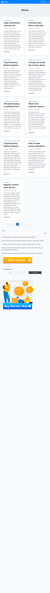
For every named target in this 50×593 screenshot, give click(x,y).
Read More (7, 51)
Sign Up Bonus (43, 1)
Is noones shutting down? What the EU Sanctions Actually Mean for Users (21, 244)
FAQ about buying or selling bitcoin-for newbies (11, 106)
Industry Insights (32, 101)
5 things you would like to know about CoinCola (36, 65)
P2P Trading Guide (8, 101)
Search (3, 230)
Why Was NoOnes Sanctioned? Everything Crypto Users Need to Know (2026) (22, 253)
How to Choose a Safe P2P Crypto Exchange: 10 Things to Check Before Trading (23, 240)
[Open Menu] (48, 1)
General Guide (31, 60)
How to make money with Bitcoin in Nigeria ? (37, 146)
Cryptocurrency (8, 20)
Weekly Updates (7, 60)
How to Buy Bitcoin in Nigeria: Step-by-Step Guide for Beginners (18, 237)
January (6, 28)
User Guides (31, 20)
